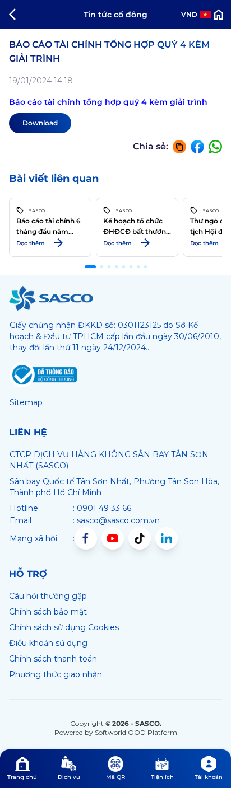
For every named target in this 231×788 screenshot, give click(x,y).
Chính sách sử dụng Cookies (64, 627)
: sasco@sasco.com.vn (116, 520)
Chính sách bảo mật (48, 612)
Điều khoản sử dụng (48, 643)
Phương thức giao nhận (55, 674)
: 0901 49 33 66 (102, 508)
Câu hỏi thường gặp (48, 596)
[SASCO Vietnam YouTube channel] (112, 538)
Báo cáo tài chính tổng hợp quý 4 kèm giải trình (108, 102)
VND (189, 14)
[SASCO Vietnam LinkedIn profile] (166, 538)
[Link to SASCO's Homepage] (51, 298)
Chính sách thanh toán (53, 659)
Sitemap (26, 402)
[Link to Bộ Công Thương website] (43, 375)
